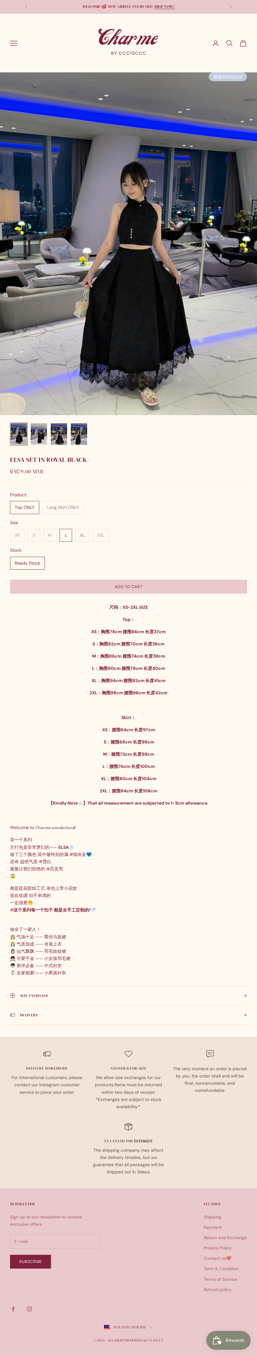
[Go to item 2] (39, 434)
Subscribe (30, 1261)
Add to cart (129, 586)
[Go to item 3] (59, 434)
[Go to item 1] (19, 434)
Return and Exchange (225, 1237)
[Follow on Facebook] (13, 1309)
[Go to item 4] (79, 434)
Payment (213, 1227)
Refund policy (218, 1289)
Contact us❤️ (217, 1258)
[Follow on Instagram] (29, 1309)
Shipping (212, 1217)
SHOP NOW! (164, 6)
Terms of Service (220, 1279)
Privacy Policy (218, 1248)
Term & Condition (221, 1268)
